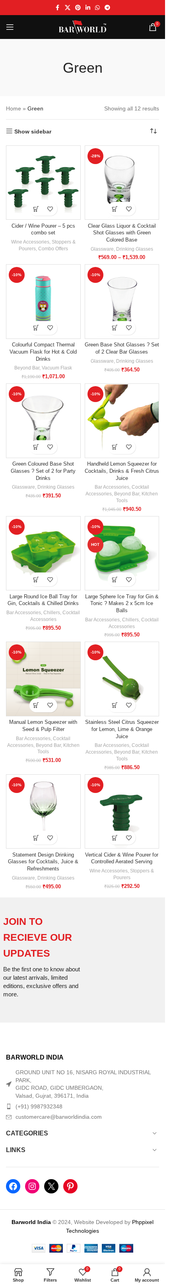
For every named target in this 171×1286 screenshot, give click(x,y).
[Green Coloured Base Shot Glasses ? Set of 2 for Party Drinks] (43, 420)
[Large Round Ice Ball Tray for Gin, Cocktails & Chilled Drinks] (43, 553)
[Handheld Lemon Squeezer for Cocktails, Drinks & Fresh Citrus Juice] (122, 420)
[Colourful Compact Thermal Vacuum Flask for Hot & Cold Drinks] (43, 301)
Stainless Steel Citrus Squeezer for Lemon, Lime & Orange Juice (122, 729)
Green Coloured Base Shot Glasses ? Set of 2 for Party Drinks (43, 471)
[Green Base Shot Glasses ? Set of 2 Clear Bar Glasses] (122, 301)
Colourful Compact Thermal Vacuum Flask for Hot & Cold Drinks (43, 352)
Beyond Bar (26, 368)
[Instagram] (32, 1186)
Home (13, 108)
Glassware (102, 249)
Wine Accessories (30, 242)
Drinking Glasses (134, 249)
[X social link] (67, 7)
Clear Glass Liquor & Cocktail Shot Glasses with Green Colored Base (122, 233)
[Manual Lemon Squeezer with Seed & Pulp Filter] (43, 679)
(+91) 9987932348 (39, 1106)
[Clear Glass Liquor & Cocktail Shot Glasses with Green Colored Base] (122, 182)
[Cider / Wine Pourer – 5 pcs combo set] (43, 182)
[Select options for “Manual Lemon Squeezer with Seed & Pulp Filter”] (36, 705)
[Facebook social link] (57, 7)
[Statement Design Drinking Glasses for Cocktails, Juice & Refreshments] (43, 811)
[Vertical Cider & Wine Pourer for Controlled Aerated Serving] (122, 811)
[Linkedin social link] (88, 7)
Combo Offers (53, 248)
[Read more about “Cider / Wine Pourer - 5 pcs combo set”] (36, 209)
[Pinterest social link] (78, 7)
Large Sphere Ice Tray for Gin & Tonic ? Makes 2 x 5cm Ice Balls (122, 603)
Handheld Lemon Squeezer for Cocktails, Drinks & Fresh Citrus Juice (122, 471)
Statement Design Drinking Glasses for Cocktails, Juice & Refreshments (43, 862)
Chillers (51, 612)
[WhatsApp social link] (97, 7)
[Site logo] (83, 26)
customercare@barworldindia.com (59, 1117)
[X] (51, 1186)
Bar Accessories (112, 487)
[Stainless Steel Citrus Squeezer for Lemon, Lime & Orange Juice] (122, 679)
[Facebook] (13, 1186)
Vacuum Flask (57, 368)
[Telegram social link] (107, 7)
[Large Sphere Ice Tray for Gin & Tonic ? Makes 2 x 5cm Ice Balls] (122, 553)
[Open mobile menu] (10, 27)
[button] (36, 328)
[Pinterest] (70, 1186)
